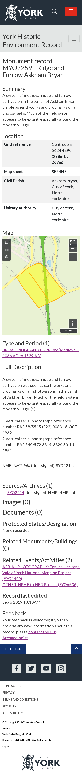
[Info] (7, 256)
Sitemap (6, 728)
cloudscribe (45, 740)
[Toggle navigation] (74, 39)
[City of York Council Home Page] (24, 12)
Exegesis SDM (23, 734)
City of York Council (33, 722)
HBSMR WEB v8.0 (26, 740)
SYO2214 (15, 492)
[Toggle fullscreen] (73, 243)
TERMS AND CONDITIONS (20, 699)
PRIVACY (8, 692)
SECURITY (9, 706)
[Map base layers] (7, 250)
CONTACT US (11, 686)
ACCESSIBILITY (12, 713)
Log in (5, 746)
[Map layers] (7, 242)
